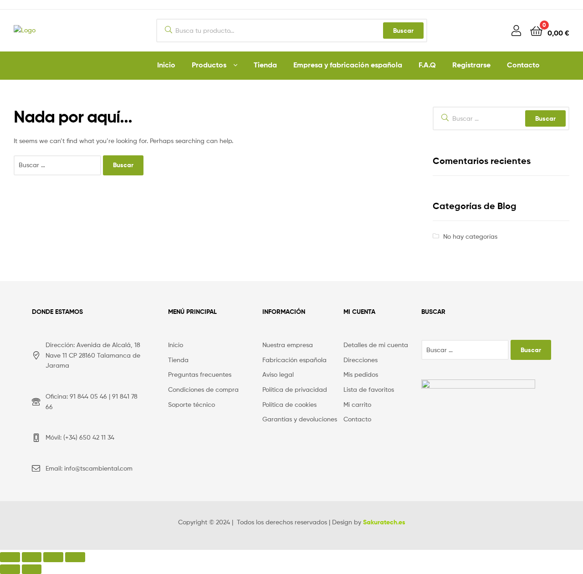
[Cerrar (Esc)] (10, 557)
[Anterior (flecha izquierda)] (10, 569)
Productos (209, 64)
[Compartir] (32, 557)
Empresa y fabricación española (347, 64)
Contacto (523, 64)
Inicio (166, 64)
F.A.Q (427, 64)
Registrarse (471, 64)
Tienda (265, 64)
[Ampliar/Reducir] (75, 557)
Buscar (403, 30)
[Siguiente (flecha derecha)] (32, 569)
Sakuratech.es (384, 522)
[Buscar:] (58, 165)
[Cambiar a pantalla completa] (53, 557)
